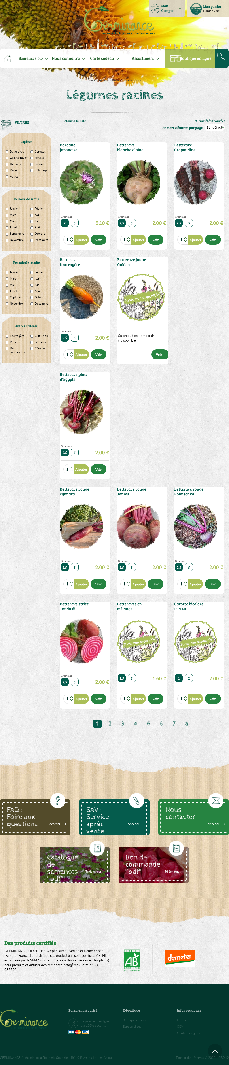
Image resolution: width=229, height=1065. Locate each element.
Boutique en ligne (195, 58)
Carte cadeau (102, 58)
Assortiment (143, 58)
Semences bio (31, 58)
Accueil (91, 80)
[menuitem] (208, 8)
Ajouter (81, 239)
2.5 (121, 223)
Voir (98, 239)
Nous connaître (66, 58)
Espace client (132, 1027)
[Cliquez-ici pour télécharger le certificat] (180, 958)
